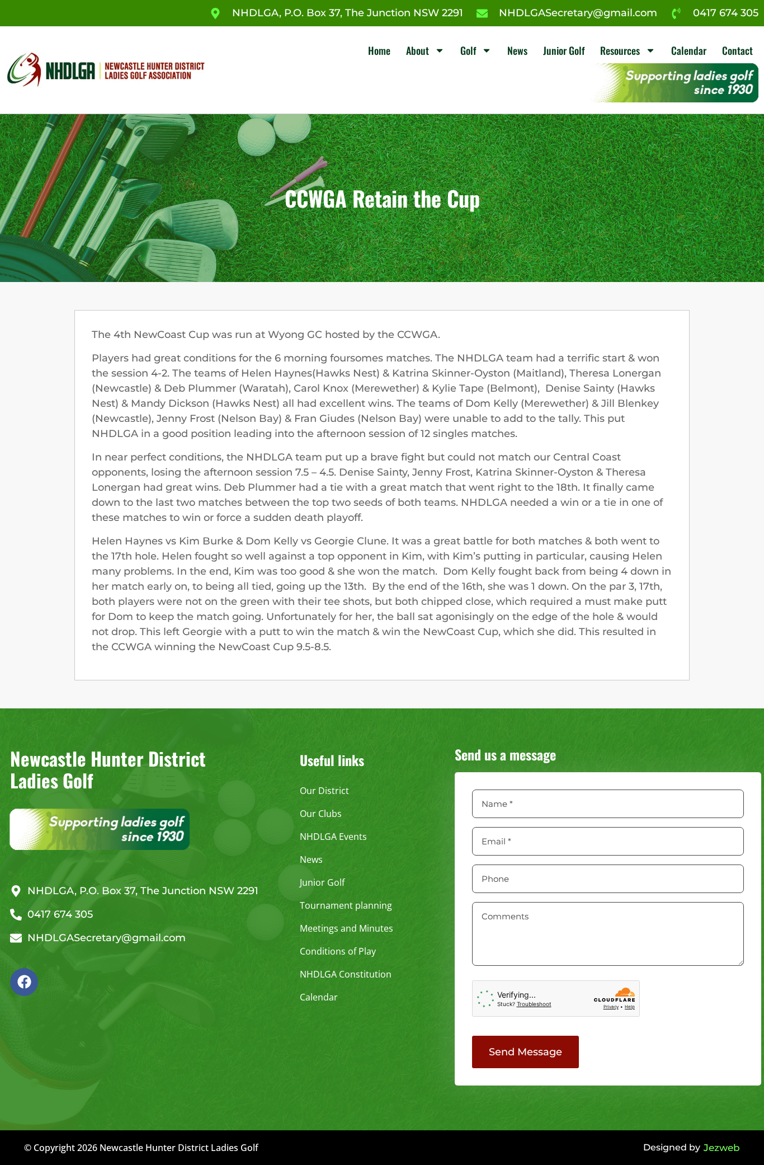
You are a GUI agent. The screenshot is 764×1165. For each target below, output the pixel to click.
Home (379, 50)
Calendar (688, 50)
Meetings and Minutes (346, 928)
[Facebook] (24, 982)
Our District (324, 791)
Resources (620, 50)
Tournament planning (346, 905)
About (417, 50)
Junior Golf (563, 50)
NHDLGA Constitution (346, 974)
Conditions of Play (338, 951)
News (517, 50)
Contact (737, 50)
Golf (468, 50)
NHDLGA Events (333, 836)
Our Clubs (321, 813)
